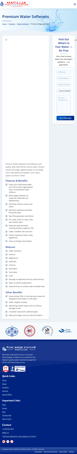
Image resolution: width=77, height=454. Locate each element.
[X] (7, 441)
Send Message (65, 118)
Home (4, 380)
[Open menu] (75, 4)
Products (5, 387)
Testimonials (6, 415)
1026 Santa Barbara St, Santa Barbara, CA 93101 (19, 436)
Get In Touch (6, 419)
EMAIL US (5, 433)
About (4, 384)
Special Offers (7, 394)
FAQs (4, 405)
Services (5, 391)
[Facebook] (3, 441)
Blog (3, 412)
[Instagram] (11, 441)
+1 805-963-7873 (8, 429)
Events (4, 408)
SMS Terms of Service (50, 452)
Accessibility (38, 452)
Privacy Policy (63, 452)
